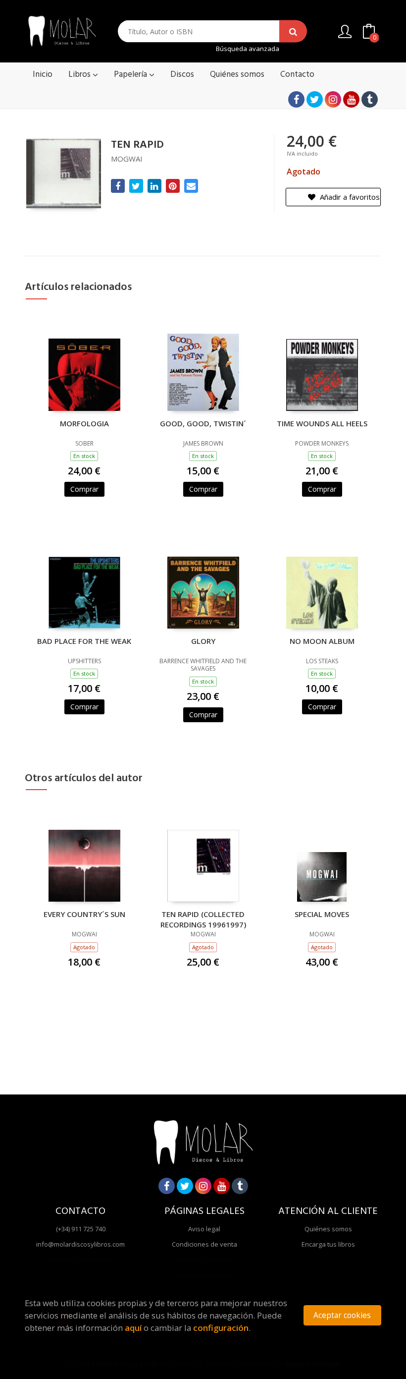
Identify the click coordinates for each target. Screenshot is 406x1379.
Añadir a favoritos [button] (349, 197)
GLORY (203, 641)
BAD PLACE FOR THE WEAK (84, 641)
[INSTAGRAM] (333, 99)
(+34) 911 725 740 (80, 1228)
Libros (80, 74)
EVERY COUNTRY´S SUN (84, 914)
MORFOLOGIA (84, 423)
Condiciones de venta (204, 1244)
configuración (221, 1327)
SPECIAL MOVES (322, 914)
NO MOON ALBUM (322, 641)
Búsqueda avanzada (247, 49)
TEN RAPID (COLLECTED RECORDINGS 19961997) (203, 919)
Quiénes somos (328, 1228)
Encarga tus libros (328, 1244)
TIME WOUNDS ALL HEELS (322, 423)
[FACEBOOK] (296, 99)
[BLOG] (369, 99)
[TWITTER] (314, 99)
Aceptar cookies (342, 1315)
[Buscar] (293, 31)
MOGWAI (127, 159)
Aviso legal (204, 1228)
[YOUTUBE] (351, 99)
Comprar (84, 489)
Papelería (131, 74)
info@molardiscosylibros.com (80, 1244)
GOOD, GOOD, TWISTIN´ (203, 423)
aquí (133, 1327)
